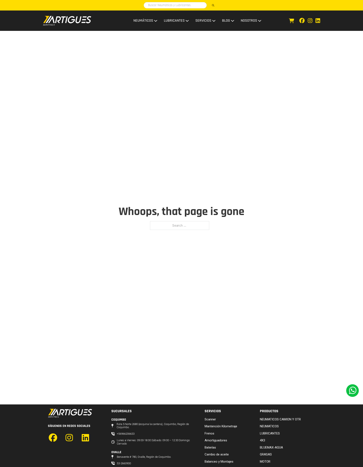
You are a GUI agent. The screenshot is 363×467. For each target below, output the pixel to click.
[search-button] (213, 5)
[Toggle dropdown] (156, 21)
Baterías (210, 447)
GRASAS (266, 454)
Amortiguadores (216, 440)
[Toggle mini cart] (291, 20)
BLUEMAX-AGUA (271, 447)
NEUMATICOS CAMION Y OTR (280, 419)
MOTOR (265, 461)
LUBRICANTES (270, 433)
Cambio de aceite (217, 454)
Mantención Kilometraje (221, 426)
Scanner (210, 419)
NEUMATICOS (269, 426)
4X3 (262, 440)
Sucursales (121, 411)
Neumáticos (143, 20)
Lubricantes (174, 20)
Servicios (203, 20)
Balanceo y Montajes (219, 461)
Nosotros (249, 20)
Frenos (209, 433)
